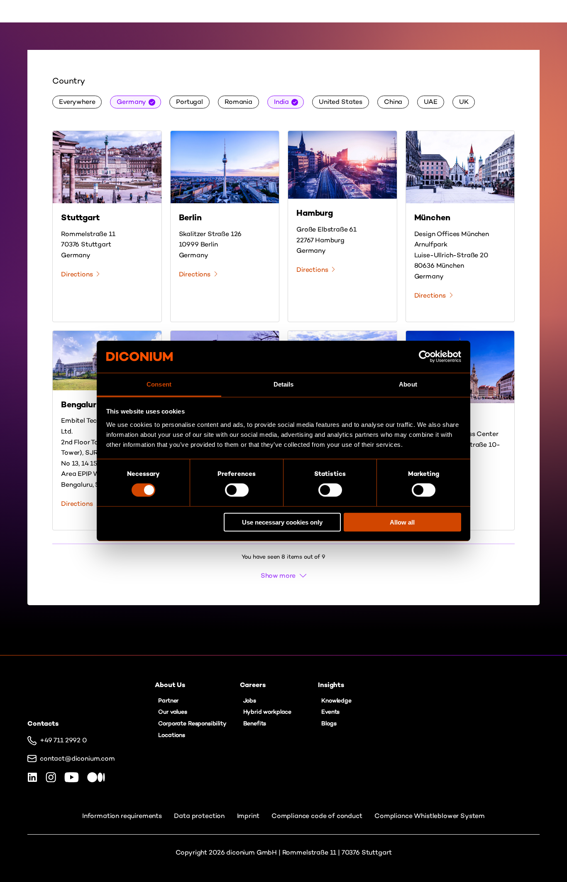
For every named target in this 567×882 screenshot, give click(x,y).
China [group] (393, 102)
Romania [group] (238, 102)
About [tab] (408, 384)
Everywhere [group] (77, 102)
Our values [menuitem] (172, 711)
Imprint (249, 816)
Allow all (402, 521)
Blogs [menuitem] (328, 723)
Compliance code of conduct (317, 816)
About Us (243, 11)
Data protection (200, 816)
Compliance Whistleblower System (429, 816)
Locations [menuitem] (171, 735)
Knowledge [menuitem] (336, 700)
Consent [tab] (159, 384)
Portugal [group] (189, 102)
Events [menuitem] (330, 711)
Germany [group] (131, 102)
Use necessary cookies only (282, 521)
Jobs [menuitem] (249, 700)
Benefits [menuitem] (254, 723)
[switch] (237, 490)
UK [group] (464, 102)
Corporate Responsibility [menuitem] (192, 723)
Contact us (374, 11)
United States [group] (340, 102)
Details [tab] (284, 384)
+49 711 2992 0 (63, 740)
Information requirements (123, 816)
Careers (284, 11)
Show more (278, 575)
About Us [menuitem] (170, 684)
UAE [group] (430, 102)
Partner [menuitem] (168, 700)
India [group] (281, 102)
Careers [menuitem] (253, 684)
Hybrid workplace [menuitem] (267, 711)
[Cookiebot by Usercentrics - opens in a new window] (425, 356)
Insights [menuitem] (331, 684)
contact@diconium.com (77, 758)
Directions (77, 274)
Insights (324, 11)
